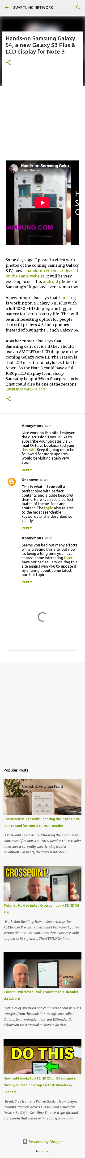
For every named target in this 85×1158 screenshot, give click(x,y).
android (50, 281)
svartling (44, 1151)
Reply (27, 470)
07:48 (43, 480)
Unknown (30, 480)
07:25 (48, 426)
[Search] (78, 7)
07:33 (48, 538)
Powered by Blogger (45, 1142)
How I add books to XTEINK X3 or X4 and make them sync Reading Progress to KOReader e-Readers (40, 1085)
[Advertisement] (42, 116)
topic (48, 508)
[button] (8, 63)
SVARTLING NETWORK (33, 7)
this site (28, 450)
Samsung (67, 297)
